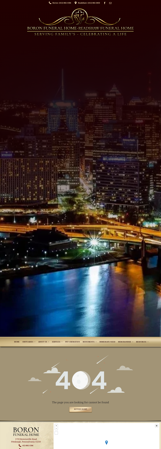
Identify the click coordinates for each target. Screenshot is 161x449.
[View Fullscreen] (56, 433)
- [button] (56, 428)
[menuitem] (17, 341)
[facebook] (104, 3)
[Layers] (156, 425)
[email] (110, 3)
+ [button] (56, 425)
